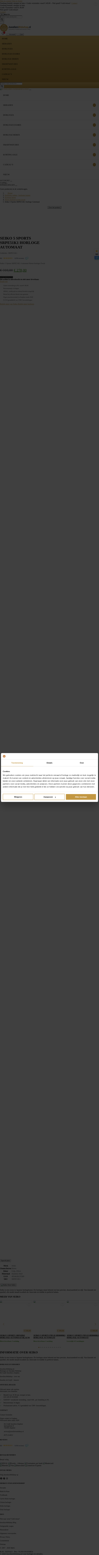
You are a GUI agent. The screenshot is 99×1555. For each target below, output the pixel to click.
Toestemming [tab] (17, 763)
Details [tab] (50, 763)
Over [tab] (82, 763)
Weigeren (18, 797)
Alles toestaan (81, 797)
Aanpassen (48, 797)
